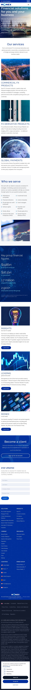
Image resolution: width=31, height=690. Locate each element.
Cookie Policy (12, 607)
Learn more (15, 684)
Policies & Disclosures (7, 610)
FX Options (19, 516)
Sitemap (3, 557)
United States (6, 565)
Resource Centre (21, 534)
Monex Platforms (21, 521)
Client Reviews (4, 548)
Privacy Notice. (6, 666)
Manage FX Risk (5, 513)
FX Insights (19, 536)
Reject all (15, 677)
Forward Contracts (21, 513)
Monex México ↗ (21, 564)
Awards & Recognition (6, 539)
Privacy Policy (5, 607)
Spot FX (18, 511)
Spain (4, 580)
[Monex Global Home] (6, 5)
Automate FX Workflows (6, 525)
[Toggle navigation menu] (28, 4)
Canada (4, 572)
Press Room (19, 539)
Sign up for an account (15, 455)
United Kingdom (7, 576)
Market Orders (20, 518)
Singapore (5, 587)
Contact (3, 553)
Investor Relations (5, 536)
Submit (5, 498)
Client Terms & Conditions (19, 610)
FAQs (2, 555)
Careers (3, 543)
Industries (3, 527)
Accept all (15, 681)
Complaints (13, 603)
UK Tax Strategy (5, 614)
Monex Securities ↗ (21, 567)
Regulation (3, 541)
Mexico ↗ (5, 568)
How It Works (4, 546)
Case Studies (4, 550)
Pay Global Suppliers (6, 511)
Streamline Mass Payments (7, 520)
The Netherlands (7, 583)
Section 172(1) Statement (22, 607)
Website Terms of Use (22, 603)
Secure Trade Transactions (7, 522)
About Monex (4, 534)
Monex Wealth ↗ (21, 569)
